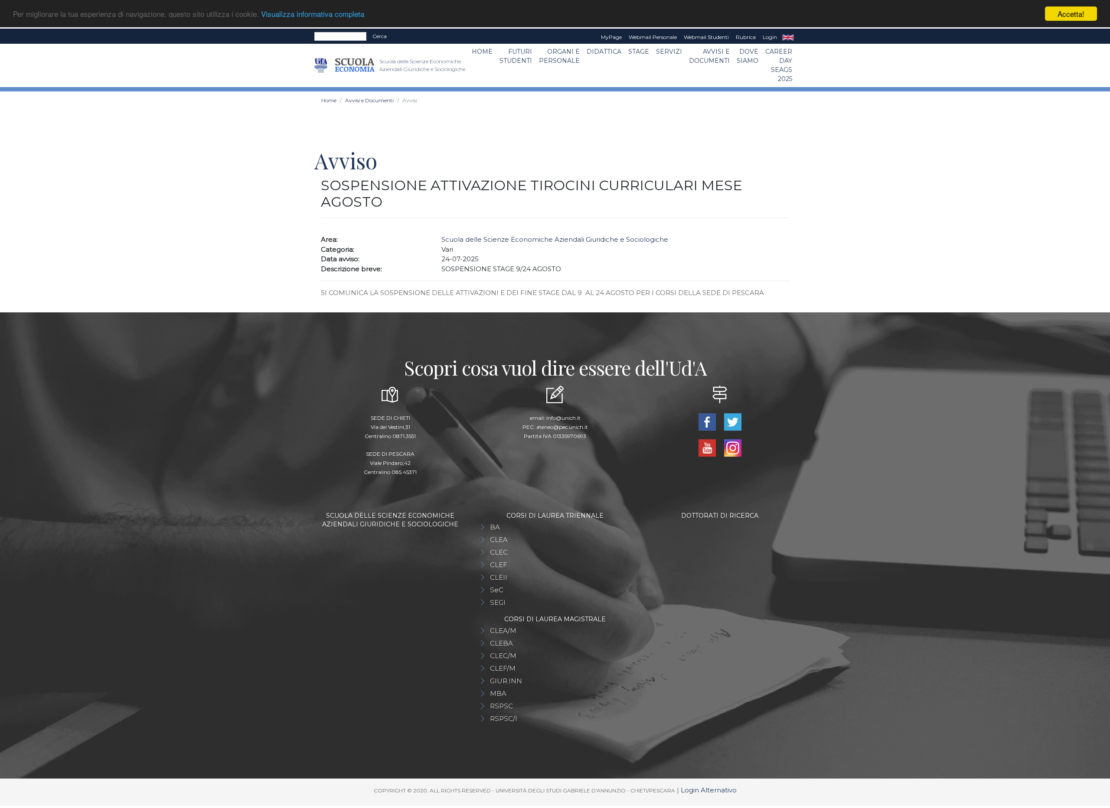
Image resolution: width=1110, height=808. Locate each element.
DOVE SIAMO (747, 56)
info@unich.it (563, 418)
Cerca (379, 36)
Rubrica (746, 37)
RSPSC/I (503, 718)
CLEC (499, 552)
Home (482, 51)
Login (770, 37)
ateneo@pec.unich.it (562, 427)
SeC (496, 590)
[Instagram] (732, 447)
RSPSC (501, 706)
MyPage (611, 37)
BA (495, 527)
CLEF (498, 565)
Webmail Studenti (706, 37)
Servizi (669, 51)
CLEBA (501, 643)
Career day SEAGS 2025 (778, 65)
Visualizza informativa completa (312, 14)
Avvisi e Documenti (709, 56)
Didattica (604, 51)
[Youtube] (708, 447)
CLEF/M (503, 668)
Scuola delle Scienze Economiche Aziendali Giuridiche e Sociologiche (554, 239)
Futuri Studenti (516, 56)
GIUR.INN (506, 681)
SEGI (498, 602)
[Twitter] (732, 421)
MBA (498, 693)
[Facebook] (708, 421)
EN (788, 37)
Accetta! (1071, 13)
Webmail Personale (653, 37)
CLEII (498, 577)
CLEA (499, 539)
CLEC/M (503, 656)
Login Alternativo (709, 790)
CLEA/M (503, 630)
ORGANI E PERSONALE (559, 56)
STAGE (638, 51)
